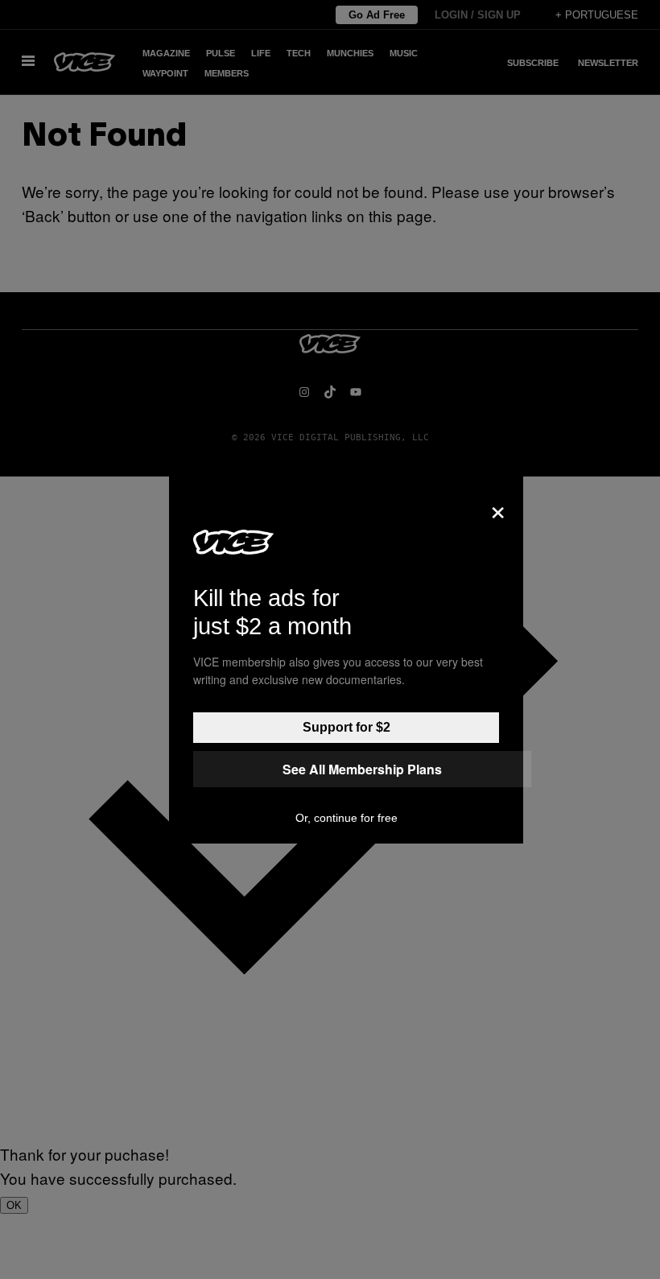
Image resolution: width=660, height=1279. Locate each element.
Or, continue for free (346, 817)
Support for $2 (346, 727)
